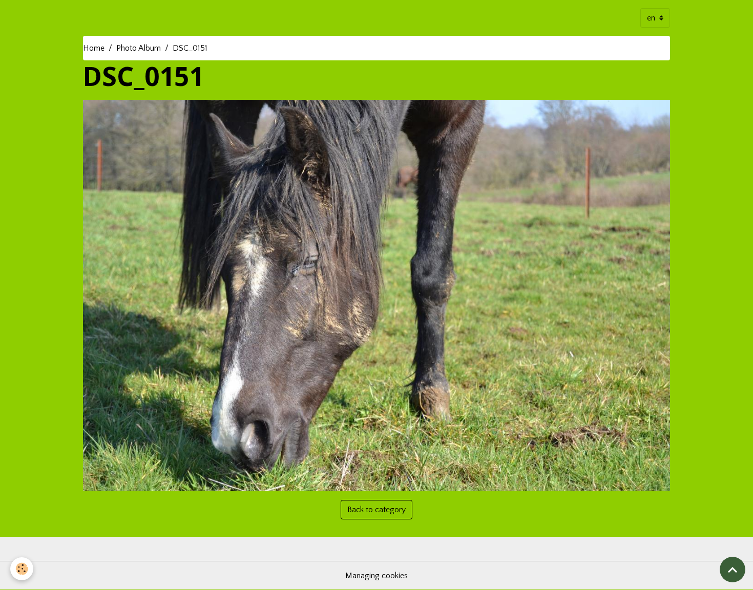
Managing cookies (376, 575)
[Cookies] (21, 568)
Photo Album (138, 48)
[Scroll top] (732, 569)
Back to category (376, 509)
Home (93, 48)
